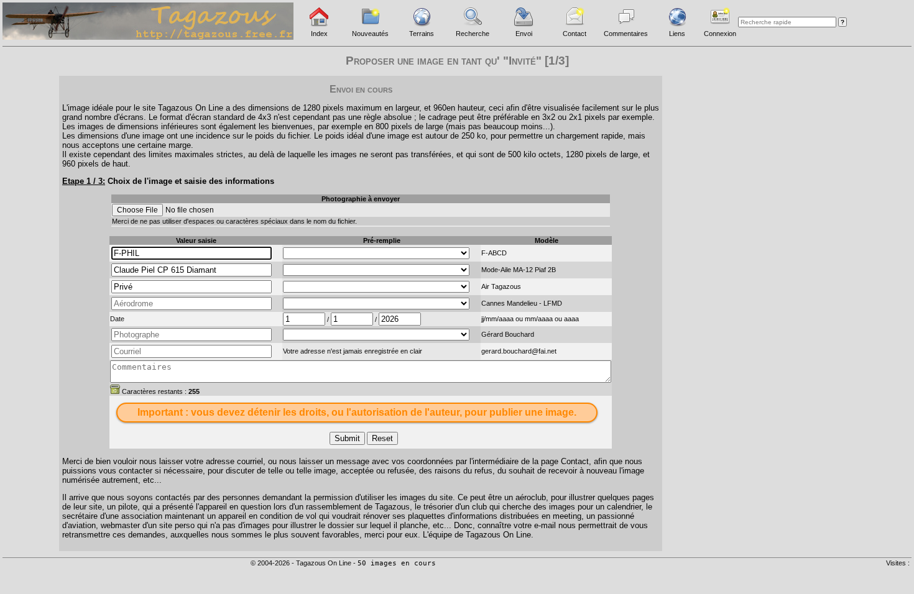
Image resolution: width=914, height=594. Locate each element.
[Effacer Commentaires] (115, 389)
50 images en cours (397, 563)
